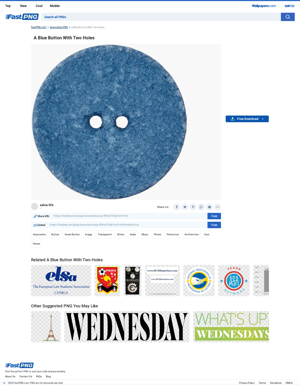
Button (55, 234)
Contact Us (25, 376)
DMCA (289, 383)
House (36, 243)
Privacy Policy (247, 383)
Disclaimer (276, 383)
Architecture (192, 234)
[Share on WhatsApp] (201, 206)
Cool (39, 6)
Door (207, 234)
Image (88, 234)
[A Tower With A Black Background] (46, 326)
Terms (262, 383)
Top (8, 6)
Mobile (55, 6)
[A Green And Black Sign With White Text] (234, 326)
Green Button (72, 234)
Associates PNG (59, 27)
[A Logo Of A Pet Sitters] (199, 280)
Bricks (120, 234)
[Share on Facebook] (176, 206)
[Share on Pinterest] (193, 206)
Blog (48, 376)
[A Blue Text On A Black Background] (61, 280)
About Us (10, 376)
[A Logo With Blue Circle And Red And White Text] (234, 280)
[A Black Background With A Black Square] (127, 326)
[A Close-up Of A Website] (162, 280)
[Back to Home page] (22, 17)
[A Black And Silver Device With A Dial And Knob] (132, 280)
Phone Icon (173, 234)
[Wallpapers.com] (264, 6)
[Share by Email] (209, 206)
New (23, 6)
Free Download (247, 119)
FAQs (39, 376)
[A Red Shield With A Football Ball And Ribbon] (107, 280)
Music (145, 234)
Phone (157, 234)
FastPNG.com (38, 27)
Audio (133, 234)
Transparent (105, 234)
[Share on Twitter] (184, 206)
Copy (214, 216)
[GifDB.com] (289, 6)
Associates (39, 234)
